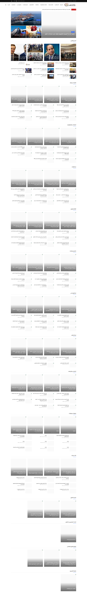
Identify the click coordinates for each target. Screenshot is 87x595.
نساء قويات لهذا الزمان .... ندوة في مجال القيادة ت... (62, 195)
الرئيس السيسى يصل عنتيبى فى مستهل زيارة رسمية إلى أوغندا (19, 35)
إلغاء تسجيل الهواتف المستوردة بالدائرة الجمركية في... (62, 159)
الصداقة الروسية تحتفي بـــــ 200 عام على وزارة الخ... (19, 268)
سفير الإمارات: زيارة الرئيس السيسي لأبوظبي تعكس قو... (63, 75)
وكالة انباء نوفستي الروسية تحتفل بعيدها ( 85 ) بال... (18, 279)
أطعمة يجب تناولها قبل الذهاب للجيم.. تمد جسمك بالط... (19, 352)
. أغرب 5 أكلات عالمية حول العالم (35, 564)
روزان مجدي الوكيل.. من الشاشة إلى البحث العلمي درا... (68, 142)
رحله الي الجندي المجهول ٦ (20, 477)
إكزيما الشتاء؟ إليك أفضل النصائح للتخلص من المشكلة (41, 358)
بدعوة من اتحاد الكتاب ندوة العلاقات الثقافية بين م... (19, 436)
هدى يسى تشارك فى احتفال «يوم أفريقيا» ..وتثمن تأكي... (62, 69)
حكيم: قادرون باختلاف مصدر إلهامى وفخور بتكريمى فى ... (62, 237)
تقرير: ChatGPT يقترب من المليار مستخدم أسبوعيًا (18, 147)
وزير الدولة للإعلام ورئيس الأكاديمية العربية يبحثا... (18, 69)
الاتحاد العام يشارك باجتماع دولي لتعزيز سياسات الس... (40, 75)
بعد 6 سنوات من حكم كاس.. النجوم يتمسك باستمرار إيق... (41, 400)
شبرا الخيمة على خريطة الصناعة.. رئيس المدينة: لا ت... (40, 201)
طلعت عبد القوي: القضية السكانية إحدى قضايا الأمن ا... (36, 310)
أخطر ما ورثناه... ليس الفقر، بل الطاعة (52, 472)
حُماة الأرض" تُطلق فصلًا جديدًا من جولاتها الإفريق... (35, 268)
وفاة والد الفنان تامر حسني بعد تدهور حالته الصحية (52, 226)
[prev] (11, 9)
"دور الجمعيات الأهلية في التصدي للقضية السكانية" (68, 310)
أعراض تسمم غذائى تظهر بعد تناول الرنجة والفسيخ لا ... (69, 352)
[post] (59, 24)
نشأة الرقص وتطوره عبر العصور (41, 483)
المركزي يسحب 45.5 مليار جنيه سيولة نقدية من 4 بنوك (63, 105)
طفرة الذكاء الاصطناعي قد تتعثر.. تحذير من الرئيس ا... (18, 153)
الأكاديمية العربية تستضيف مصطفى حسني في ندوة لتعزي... (63, 243)
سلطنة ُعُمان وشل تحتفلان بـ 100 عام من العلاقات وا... (19, 100)
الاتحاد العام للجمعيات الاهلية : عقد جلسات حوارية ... (63, 327)
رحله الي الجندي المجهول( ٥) (64, 489)
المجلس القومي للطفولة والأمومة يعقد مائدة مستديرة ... (40, 316)
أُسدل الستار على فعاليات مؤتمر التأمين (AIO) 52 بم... (35, 100)
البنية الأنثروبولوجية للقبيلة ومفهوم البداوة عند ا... (19, 484)
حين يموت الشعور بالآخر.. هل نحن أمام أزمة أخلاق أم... (69, 472)
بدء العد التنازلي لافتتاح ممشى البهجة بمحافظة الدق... (63, 189)
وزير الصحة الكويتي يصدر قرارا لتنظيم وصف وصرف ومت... (69, 514)
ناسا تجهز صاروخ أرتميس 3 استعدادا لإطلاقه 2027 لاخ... (63, 147)
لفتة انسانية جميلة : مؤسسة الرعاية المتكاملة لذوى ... (52, 514)
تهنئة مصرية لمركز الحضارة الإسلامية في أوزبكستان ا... (40, 274)
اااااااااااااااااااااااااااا (71, 539)
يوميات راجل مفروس (71, 588)
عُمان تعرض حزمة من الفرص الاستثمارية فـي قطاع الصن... (18, 117)
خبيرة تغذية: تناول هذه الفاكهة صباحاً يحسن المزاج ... (19, 358)
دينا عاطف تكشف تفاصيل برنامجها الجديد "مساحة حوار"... (18, 232)
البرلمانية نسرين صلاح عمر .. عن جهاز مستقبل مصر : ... (35, 184)
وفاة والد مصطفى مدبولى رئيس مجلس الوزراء (18, 75)
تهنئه (46, 435)
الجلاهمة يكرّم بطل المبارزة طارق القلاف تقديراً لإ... (68, 388)
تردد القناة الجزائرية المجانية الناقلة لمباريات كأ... (63, 406)
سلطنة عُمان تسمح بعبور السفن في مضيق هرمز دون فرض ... (19, 285)
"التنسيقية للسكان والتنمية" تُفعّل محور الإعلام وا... (18, 316)
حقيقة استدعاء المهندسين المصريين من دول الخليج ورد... (36, 514)
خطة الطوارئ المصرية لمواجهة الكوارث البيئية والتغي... (62, 436)
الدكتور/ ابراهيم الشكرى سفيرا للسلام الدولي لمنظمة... (19, 430)
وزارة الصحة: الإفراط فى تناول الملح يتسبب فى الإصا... (36, 352)
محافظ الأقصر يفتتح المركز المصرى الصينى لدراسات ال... (41, 195)
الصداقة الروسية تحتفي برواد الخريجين (53, 268)
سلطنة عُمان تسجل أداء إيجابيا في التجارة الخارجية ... (62, 117)
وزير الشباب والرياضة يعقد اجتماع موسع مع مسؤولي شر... (35, 388)
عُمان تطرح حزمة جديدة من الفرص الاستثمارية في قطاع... (41, 117)
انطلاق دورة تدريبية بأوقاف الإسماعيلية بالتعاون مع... (69, 58)
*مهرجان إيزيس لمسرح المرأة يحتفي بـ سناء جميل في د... (19, 226)
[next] (13, 9)
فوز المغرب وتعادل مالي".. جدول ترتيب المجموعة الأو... (41, 406)
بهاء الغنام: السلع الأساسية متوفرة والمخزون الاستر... (41, 111)
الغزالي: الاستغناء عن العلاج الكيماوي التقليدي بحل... (40, 364)
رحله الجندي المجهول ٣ (21, 489)
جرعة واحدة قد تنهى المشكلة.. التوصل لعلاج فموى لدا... (52, 352)
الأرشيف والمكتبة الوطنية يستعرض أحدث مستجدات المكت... (18, 243)
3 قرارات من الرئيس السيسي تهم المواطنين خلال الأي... (53, 58)
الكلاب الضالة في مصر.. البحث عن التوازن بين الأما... (62, 478)
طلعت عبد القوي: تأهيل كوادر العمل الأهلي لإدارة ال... (63, 322)
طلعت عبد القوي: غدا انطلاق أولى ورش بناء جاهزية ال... (40, 322)
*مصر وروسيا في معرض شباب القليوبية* (35, 35)
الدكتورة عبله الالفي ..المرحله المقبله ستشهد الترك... (19, 322)
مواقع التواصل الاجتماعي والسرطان (19, 447)
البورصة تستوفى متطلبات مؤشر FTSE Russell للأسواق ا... (18, 111)
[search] (6, 5)
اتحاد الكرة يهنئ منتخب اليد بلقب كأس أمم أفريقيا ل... (40, 394)
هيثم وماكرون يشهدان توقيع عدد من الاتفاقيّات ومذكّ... (41, 279)
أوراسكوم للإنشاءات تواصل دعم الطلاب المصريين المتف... (68, 100)
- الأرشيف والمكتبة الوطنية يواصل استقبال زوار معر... (69, 268)
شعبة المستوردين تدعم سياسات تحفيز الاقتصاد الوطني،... (18, 105)
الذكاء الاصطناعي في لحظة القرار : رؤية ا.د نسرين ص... (19, 142)
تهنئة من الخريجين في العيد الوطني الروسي (20, 58)
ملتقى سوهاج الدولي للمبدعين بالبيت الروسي (36, 58)
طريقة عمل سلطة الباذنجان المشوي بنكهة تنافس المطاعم (52, 563)
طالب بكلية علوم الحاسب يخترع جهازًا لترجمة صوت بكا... (52, 142)
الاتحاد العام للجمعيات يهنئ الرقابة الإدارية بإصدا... (41, 327)
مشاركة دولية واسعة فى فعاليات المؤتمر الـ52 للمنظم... (40, 63)
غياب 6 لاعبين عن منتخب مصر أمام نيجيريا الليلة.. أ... (62, 400)
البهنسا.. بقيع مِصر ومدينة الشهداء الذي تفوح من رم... (62, 484)
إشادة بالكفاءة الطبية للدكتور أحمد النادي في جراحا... (19, 472)
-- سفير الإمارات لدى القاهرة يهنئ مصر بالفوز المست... (40, 285)
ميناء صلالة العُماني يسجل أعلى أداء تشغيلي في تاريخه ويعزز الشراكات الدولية (28, 22)
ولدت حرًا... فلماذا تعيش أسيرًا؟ (35, 473)
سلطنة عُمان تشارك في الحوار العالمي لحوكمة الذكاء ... (63, 274)
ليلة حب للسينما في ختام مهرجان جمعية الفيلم (40, 243)
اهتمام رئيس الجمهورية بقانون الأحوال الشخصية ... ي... (18, 201)
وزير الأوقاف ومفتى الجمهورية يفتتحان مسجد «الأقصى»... (52, 184)
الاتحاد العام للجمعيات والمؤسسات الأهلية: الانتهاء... (63, 316)
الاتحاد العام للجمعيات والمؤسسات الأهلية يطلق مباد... (52, 310)
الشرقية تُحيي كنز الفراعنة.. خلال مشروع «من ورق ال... (35, 226)
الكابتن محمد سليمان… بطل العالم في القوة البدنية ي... (63, 394)
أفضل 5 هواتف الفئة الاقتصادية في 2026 (40, 158)
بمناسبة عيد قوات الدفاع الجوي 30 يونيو (40, 477)
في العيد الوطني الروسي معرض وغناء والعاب (63, 232)
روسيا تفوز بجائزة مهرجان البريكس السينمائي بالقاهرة (41, 232)
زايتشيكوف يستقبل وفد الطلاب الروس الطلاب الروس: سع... (68, 226)
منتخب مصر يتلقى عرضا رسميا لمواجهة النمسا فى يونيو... (18, 394)
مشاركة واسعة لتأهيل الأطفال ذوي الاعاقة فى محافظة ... (18, 189)
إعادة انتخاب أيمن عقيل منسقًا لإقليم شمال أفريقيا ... (63, 201)
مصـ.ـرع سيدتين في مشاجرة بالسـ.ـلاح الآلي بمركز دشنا (40, 189)
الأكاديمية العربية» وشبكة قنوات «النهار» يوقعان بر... (18, 237)
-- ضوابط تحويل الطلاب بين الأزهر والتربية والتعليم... (68, 184)
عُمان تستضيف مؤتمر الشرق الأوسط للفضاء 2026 (63, 153)
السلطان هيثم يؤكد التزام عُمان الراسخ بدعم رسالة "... (62, 279)
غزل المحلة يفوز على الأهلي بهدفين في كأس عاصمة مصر (18, 400)
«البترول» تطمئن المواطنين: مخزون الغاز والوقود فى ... (53, 100)
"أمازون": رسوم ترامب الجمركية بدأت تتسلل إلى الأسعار (41, 153)
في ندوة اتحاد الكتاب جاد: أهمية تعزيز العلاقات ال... (35, 430)
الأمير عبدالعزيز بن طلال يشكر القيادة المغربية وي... (63, 285)
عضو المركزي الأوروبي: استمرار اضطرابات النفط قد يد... (40, 105)
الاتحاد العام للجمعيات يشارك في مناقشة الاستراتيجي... (62, 63)
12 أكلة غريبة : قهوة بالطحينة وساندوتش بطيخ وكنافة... (69, 563)
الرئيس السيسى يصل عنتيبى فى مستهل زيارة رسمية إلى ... (40, 69)
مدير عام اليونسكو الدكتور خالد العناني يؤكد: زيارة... (18, 274)
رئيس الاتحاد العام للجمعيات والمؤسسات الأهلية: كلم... (18, 327)
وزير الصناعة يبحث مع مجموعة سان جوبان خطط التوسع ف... (62, 111)
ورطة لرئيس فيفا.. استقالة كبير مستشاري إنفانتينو (52, 388)
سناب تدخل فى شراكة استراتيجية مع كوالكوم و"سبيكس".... (41, 147)
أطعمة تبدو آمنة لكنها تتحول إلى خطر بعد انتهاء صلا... (62, 358)
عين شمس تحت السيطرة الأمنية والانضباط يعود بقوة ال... (19, 195)
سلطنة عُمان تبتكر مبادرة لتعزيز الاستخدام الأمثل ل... (35, 142)
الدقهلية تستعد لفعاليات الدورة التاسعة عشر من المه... (19, 184)
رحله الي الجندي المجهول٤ (42, 489)
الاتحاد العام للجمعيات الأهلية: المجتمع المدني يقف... (19, 310)
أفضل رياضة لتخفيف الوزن (64, 363)
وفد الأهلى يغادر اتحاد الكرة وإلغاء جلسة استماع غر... (19, 388)
